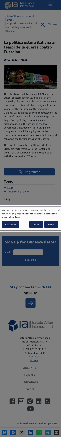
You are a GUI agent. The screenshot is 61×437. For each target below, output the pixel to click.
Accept (51, 224)
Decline (36, 224)
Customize (10, 224)
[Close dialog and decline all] (58, 209)
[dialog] (30, 218)
